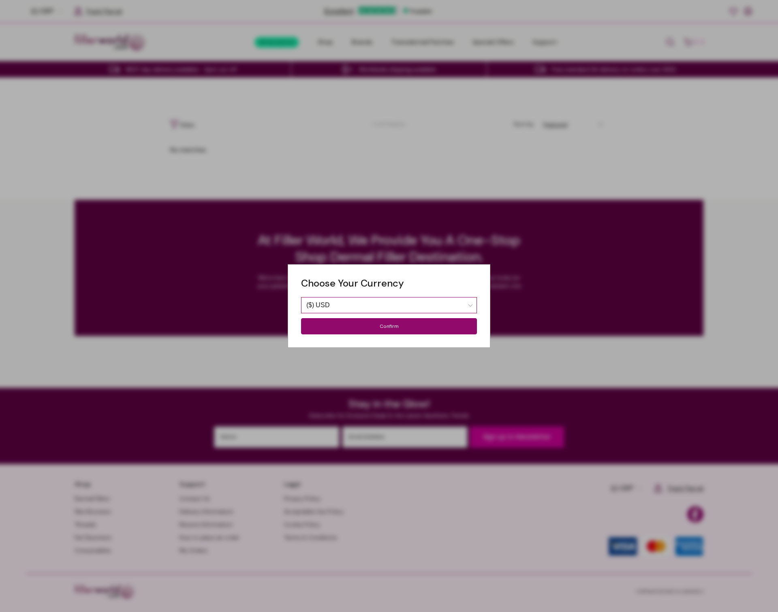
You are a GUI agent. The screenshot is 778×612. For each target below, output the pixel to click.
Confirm (389, 326)
